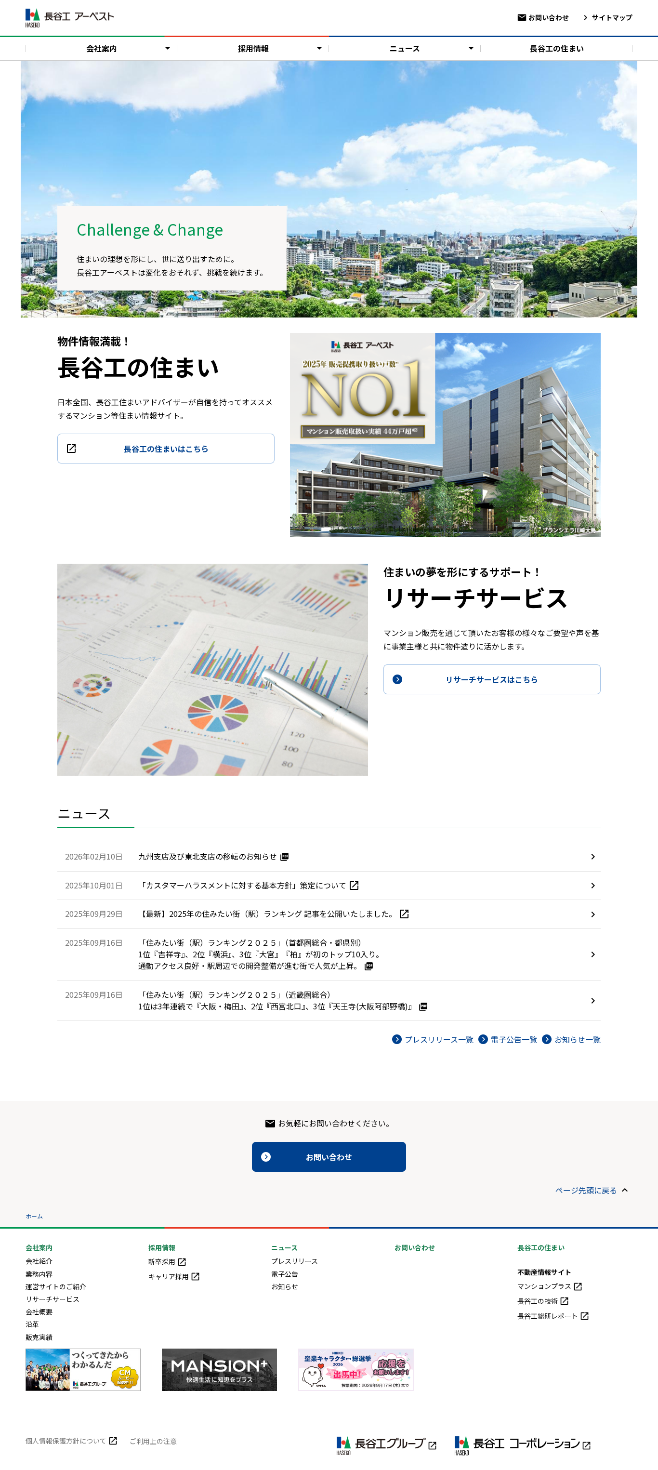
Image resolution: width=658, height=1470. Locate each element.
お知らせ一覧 (577, 1039)
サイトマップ (611, 17)
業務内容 (39, 1274)
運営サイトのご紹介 (56, 1286)
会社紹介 (39, 1261)
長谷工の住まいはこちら (166, 448)
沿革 (32, 1324)
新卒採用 (162, 1261)
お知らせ (284, 1286)
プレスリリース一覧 (439, 1039)
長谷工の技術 (538, 1301)
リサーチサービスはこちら (492, 679)
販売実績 (39, 1337)
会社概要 (39, 1311)
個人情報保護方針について (67, 1440)
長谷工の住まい (557, 48)
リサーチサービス (52, 1299)
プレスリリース (294, 1261)
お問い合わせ (548, 17)
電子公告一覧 (514, 1039)
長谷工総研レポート (548, 1316)
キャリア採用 (169, 1276)
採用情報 (253, 48)
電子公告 (284, 1274)
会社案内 (101, 48)
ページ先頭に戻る (586, 1190)
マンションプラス (545, 1286)
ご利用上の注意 (153, 1441)
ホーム (34, 1216)
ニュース (405, 48)
